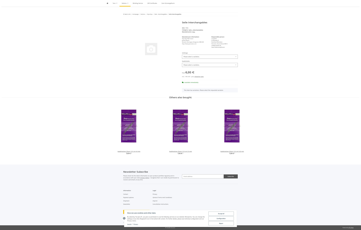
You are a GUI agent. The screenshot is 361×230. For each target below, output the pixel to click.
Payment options (128, 197)
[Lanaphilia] (107, 3)
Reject (221, 223)
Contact (125, 194)
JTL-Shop (351, 227)
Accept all (221, 213)
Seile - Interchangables (196, 30)
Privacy (135, 224)
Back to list (128, 14)
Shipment (126, 201)
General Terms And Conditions (162, 197)
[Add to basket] (124, 20)
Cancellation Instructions (160, 204)
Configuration (221, 218)
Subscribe (231, 176)
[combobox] (210, 57)
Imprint (129, 224)
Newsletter (126, 204)
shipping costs (199, 76)
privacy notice (144, 178)
